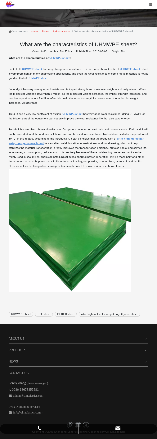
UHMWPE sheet (21, 314)
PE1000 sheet (65, 314)
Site (123, 51)
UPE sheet (44, 314)
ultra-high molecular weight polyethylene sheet (109, 314)
